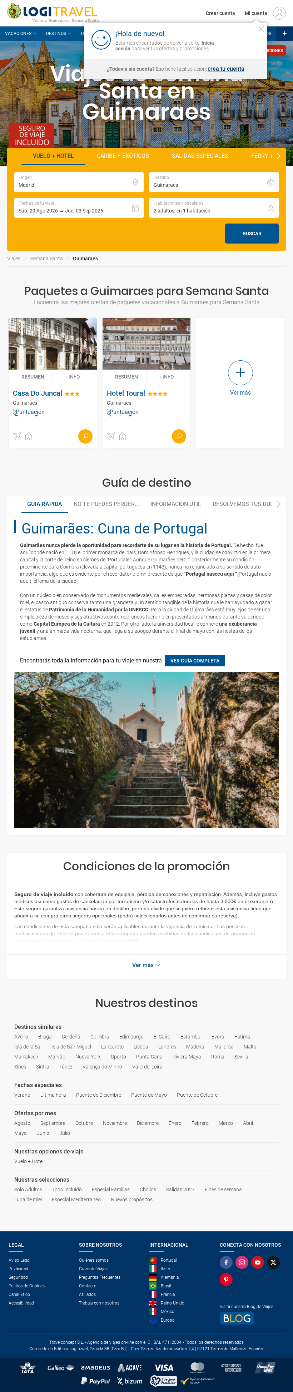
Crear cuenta (220, 13)
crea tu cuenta (226, 69)
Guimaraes (85, 258)
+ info (72, 377)
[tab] (44, 504)
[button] (79, 208)
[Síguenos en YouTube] (259, 1262)
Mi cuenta (256, 13)
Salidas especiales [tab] (200, 155)
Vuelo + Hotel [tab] (53, 155)
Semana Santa (46, 258)
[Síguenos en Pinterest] (227, 1279)
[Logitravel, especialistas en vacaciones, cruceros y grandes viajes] (53, 11)
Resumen (32, 377)
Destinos (56, 33)
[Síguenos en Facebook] (227, 1262)
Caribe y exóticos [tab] (123, 155)
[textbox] (79, 182)
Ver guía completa (194, 661)
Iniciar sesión (239, 39)
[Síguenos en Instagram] (243, 1262)
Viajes (13, 258)
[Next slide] (279, 156)
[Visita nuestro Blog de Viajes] (252, 1318)
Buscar (252, 233)
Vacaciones (18, 33)
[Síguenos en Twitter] (275, 1262)
